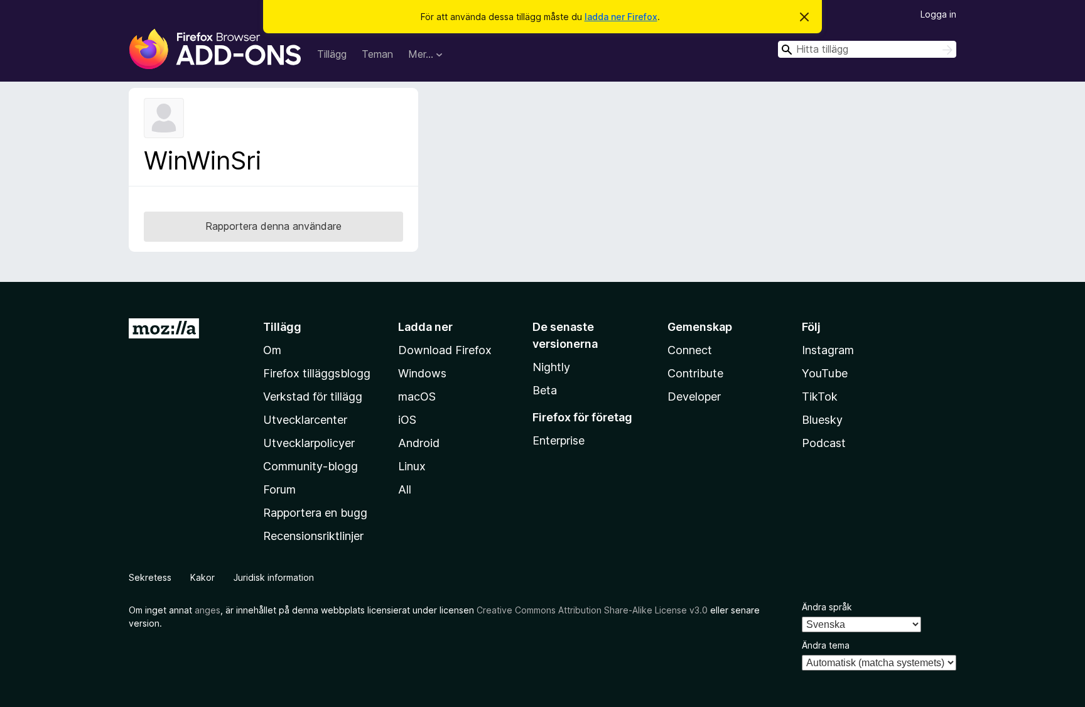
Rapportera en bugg (315, 512)
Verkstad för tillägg (312, 396)
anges (207, 610)
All (404, 489)
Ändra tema (826, 645)
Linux (412, 466)
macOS (417, 396)
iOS (407, 419)
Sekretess (150, 577)
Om (272, 350)
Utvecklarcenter (305, 419)
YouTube (825, 373)
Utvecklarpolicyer (309, 443)
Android (419, 443)
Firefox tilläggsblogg (316, 373)
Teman (377, 54)
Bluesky (822, 419)
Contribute (695, 373)
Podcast (824, 443)
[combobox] (867, 49)
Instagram (828, 350)
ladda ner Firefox (621, 16)
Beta (544, 390)
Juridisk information (274, 577)
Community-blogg (310, 466)
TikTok (820, 396)
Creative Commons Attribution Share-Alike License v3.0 (592, 610)
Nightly (551, 367)
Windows (422, 373)
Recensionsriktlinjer (313, 535)
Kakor (202, 577)
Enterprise (558, 440)
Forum (279, 489)
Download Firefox (445, 350)
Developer (694, 396)
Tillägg (332, 54)
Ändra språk (827, 607)
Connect (689, 350)
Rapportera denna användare (273, 226)
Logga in (938, 14)
